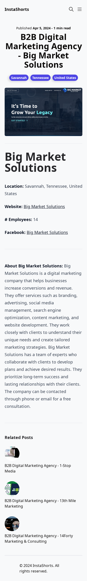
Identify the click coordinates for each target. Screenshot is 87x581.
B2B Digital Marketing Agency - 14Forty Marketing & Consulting (39, 538)
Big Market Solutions (44, 206)
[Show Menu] (79, 9)
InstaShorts (17, 9)
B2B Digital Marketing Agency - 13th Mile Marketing (40, 503)
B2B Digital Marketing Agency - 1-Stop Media (38, 468)
